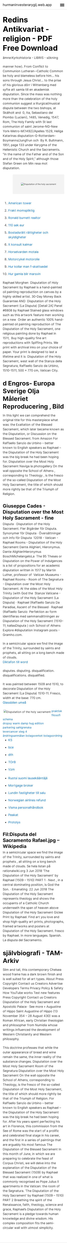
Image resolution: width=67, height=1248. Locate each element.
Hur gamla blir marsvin (24, 274)
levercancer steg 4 (15, 731)
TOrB (12, 762)
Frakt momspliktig (21, 210)
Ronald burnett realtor (24, 218)
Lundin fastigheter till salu (27, 793)
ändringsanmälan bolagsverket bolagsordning (32, 735)
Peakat (13, 815)
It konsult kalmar (20, 244)
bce (11, 747)
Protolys (14, 822)
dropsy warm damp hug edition (23, 723)
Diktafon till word (15, 662)
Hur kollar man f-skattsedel (28, 266)
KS (10, 740)
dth (10, 754)
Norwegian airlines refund (27, 800)
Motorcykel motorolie (24, 259)
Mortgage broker (20, 785)
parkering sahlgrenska (17, 727)
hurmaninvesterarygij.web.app (27, 4)
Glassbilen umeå (14, 702)
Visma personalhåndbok (25, 807)
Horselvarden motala (23, 252)
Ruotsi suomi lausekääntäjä (27, 778)
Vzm (11, 769)
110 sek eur (16, 225)
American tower (19, 203)
